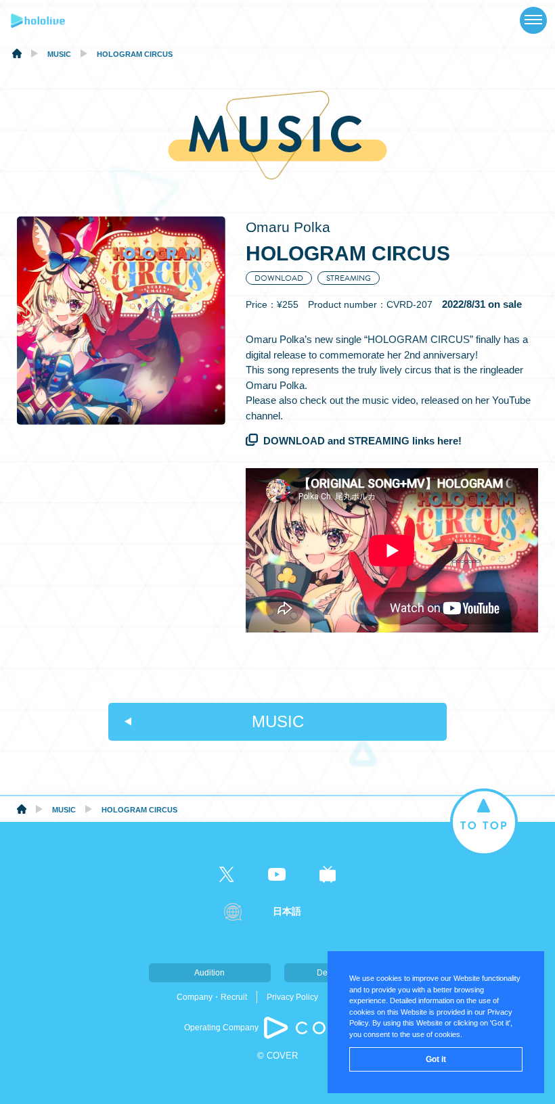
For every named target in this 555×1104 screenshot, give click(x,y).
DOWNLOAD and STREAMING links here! (362, 440)
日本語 (287, 911)
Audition (209, 973)
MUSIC (278, 721)
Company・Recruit (212, 997)
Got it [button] (436, 1059)
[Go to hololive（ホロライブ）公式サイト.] (17, 55)
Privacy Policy (292, 997)
